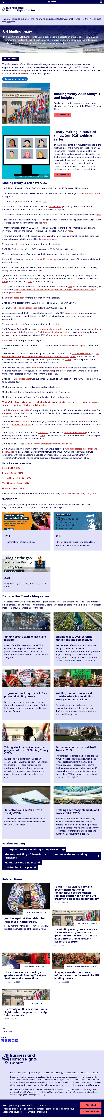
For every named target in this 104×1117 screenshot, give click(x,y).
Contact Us (55, 1072)
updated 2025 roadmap (46, 259)
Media (25, 1072)
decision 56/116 (72, 313)
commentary (65, 367)
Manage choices (90, 1111)
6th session (7, 413)
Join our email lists (70, 1072)
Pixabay (97, 738)
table (64, 370)
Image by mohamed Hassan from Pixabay (32, 176)
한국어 (93, 18)
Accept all (91, 1104)
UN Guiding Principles (18, 867)
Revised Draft (18, 421)
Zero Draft (43, 432)
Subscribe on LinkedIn (15, 79)
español (69, 18)
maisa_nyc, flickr (94, 685)
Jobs (19, 1072)
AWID (46, 738)
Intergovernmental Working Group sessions (33, 849)
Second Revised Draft (22, 410)
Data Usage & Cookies (39, 1072)
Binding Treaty (7, 1031)
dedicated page (49, 239)
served (73, 356)
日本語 (86, 18)
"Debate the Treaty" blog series (82, 493)
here (45, 201)
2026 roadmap (56, 206)
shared (68, 359)
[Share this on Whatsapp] (2, 1040)
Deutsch (60, 18)
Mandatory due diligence (20, 862)
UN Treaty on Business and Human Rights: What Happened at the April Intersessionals (26, 1012)
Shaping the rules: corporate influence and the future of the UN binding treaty (76, 975)
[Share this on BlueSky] (13, 1040)
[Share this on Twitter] (6, 1040)
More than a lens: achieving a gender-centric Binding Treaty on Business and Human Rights (25, 975)
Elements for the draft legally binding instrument (48, 443)
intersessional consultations (50, 329)
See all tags (12, 59)
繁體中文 (11, 22)
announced (35, 367)
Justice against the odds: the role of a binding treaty (24, 919)
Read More (61, 115)
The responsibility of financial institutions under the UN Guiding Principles (46, 856)
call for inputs (59, 335)
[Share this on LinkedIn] (9, 1040)
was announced (92, 193)
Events (13, 1072)
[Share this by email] (16, 1040)
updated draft (11, 340)
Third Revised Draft (81, 353)
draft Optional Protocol (75, 432)
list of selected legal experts (26, 307)
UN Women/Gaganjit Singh (35, 966)
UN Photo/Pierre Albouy (93, 50)
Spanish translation (21, 424)
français (78, 18)
